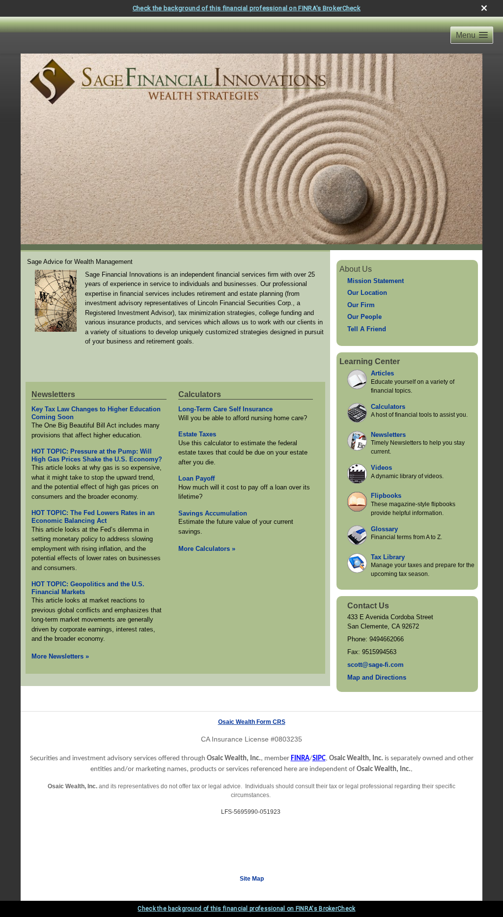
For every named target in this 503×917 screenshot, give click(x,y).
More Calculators (206, 548)
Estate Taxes (197, 434)
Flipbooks (386, 495)
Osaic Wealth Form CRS (251, 721)
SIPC (319, 758)
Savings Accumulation (212, 513)
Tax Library (388, 557)
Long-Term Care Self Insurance (225, 409)
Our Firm (361, 305)
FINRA (300, 758)
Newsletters (53, 394)
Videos (381, 467)
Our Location (367, 292)
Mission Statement (375, 281)
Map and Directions (376, 677)
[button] (471, 35)
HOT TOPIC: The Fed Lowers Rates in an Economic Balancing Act (93, 516)
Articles (382, 373)
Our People (364, 316)
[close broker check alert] (484, 8)
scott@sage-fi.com (375, 664)
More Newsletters (60, 656)
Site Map (252, 878)
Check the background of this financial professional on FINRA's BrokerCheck (247, 8)
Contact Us (368, 606)
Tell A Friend (366, 329)
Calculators (199, 394)
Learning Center (369, 361)
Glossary (384, 529)
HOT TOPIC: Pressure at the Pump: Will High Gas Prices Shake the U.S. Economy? (96, 455)
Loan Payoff (196, 478)
